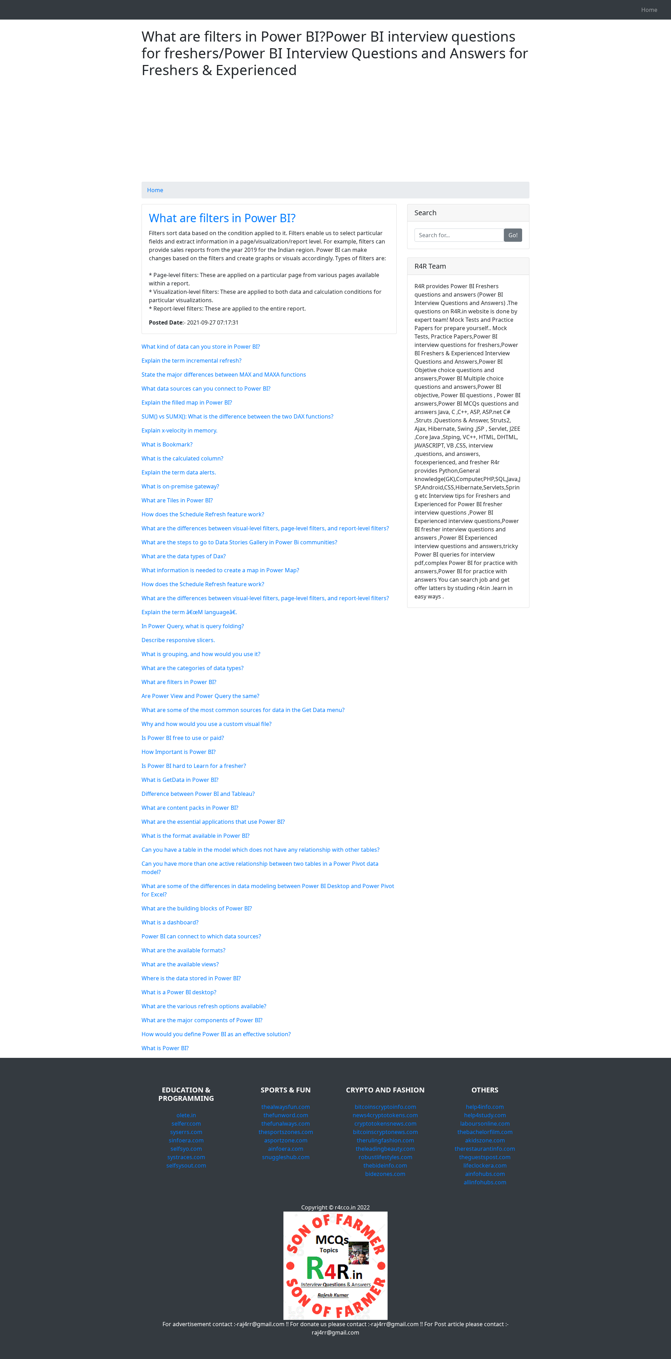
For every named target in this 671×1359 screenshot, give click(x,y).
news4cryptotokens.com (385, 1115)
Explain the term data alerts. (179, 472)
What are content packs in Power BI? (190, 808)
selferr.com (186, 1123)
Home (649, 10)
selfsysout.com (186, 1165)
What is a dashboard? (170, 922)
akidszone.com (485, 1140)
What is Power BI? (165, 1048)
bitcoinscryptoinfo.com (385, 1107)
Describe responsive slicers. (178, 640)
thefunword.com (286, 1115)
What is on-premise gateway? (180, 486)
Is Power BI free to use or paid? (183, 738)
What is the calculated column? (182, 458)
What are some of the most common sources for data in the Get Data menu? (243, 710)
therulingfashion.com (385, 1140)
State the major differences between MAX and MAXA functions (224, 374)
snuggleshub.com (286, 1157)
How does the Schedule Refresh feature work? (203, 514)
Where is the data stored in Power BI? (191, 978)
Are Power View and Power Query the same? (200, 696)
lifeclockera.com (485, 1165)
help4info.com (485, 1107)
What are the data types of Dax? (184, 556)
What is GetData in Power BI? (180, 780)
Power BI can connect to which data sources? (201, 936)
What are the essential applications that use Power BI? (213, 822)
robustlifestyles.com (385, 1157)
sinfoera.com (186, 1140)
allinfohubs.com (485, 1182)
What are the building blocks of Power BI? (197, 908)
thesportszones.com (286, 1132)
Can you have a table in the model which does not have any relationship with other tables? (261, 849)
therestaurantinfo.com (485, 1149)
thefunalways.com (285, 1123)
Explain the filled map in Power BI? (187, 402)
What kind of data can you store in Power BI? (201, 346)
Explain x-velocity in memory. (179, 430)
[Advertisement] (335, 133)
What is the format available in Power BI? (196, 836)
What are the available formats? (183, 950)
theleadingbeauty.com (385, 1149)
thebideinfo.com (385, 1165)
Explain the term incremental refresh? (191, 360)
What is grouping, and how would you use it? (201, 654)
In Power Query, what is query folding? (193, 626)
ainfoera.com (285, 1149)
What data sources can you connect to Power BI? (206, 388)
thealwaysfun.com (285, 1107)
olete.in (186, 1115)
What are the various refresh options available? (204, 1006)
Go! (513, 235)
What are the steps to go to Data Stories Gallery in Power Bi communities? (239, 542)
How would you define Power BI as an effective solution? (216, 1034)
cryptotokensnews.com (385, 1123)
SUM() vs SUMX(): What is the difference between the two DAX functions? (237, 416)
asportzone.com (286, 1140)
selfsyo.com (186, 1149)
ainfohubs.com (485, 1174)
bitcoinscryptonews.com (385, 1132)
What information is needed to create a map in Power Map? (220, 570)
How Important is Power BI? (179, 752)
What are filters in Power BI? (222, 217)
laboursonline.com (485, 1123)
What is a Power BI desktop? (179, 992)
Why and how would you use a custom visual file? (207, 724)
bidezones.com (385, 1174)
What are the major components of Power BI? (202, 1020)
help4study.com (485, 1115)
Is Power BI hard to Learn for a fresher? (194, 766)
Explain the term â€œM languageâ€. (189, 612)
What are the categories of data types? (193, 668)
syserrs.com (186, 1132)
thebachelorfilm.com (485, 1132)
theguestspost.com (485, 1157)
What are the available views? (180, 964)
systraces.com (186, 1157)
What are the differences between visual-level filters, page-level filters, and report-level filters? (265, 528)
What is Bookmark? (167, 444)
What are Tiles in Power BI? (177, 500)
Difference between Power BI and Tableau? (198, 794)
